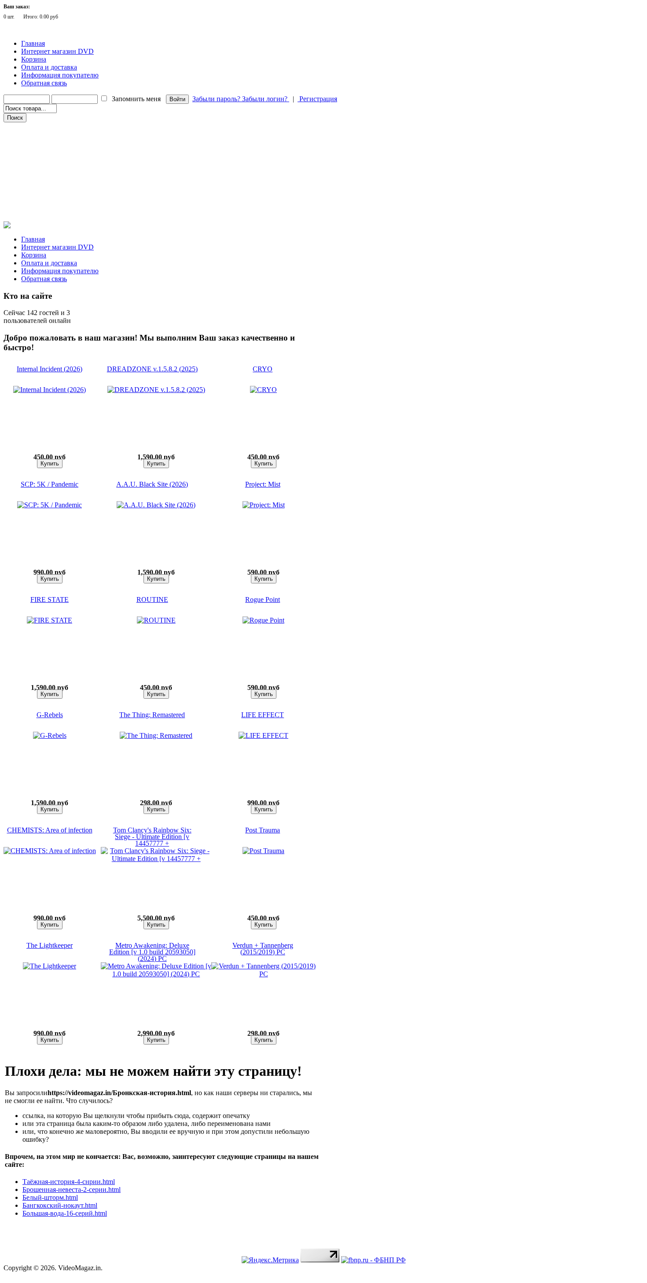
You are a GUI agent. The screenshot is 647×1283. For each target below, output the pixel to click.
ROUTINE (152, 599)
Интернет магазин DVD (57, 51)
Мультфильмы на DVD (37, 153)
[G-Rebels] (49, 735)
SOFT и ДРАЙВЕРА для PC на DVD (51, 202)
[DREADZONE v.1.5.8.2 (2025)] (156, 389)
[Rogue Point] (263, 620)
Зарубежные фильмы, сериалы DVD (52, 128)
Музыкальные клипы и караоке (47, 177)
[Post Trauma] (263, 850)
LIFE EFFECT (262, 714)
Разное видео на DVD (34, 165)
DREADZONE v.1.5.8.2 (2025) (152, 369)
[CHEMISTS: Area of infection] (50, 850)
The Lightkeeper (49, 945)
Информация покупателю (60, 75)
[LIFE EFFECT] (263, 735)
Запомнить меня (136, 99)
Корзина (33, 59)
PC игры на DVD (29, 190)
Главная (33, 43)
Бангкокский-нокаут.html (59, 1205)
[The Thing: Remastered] (156, 735)
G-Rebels (50, 714)
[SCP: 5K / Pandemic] (49, 505)
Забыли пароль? (217, 99)
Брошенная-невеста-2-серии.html (71, 1189)
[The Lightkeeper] (49, 966)
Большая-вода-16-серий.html (64, 1213)
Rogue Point (262, 599)
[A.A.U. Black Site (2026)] (156, 505)
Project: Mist (262, 484)
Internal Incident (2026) (49, 369)
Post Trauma (262, 830)
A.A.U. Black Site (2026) (152, 484)
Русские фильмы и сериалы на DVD (52, 140)
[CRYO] (263, 389)
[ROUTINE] (156, 620)
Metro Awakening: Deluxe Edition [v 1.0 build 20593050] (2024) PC (152, 952)
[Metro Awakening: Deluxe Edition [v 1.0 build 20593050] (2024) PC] (156, 974)
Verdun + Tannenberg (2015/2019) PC (262, 949)
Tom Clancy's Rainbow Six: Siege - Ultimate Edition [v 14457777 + (152, 836)
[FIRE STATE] (49, 620)
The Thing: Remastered (152, 714)
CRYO (262, 369)
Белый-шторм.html (50, 1197)
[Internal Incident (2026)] (49, 389)
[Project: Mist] (264, 505)
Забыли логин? (265, 99)
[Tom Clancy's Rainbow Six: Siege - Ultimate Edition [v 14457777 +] (156, 858)
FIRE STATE (49, 599)
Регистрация (317, 99)
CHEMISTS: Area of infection (49, 830)
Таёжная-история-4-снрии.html (68, 1181)
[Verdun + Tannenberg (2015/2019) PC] (263, 974)
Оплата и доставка (49, 67)
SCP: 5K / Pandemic (49, 484)
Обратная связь (44, 83)
